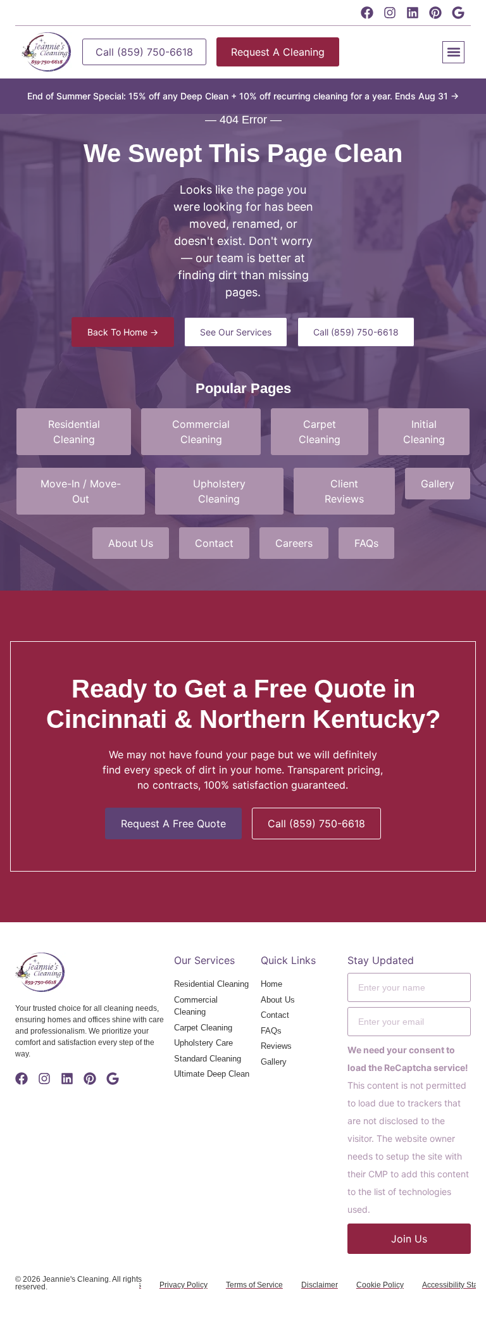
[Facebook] (367, 12)
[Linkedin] (412, 12)
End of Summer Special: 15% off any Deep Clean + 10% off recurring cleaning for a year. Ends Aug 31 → (243, 96)
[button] (453, 52)
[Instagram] (389, 12)
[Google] (458, 12)
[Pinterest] (435, 12)
